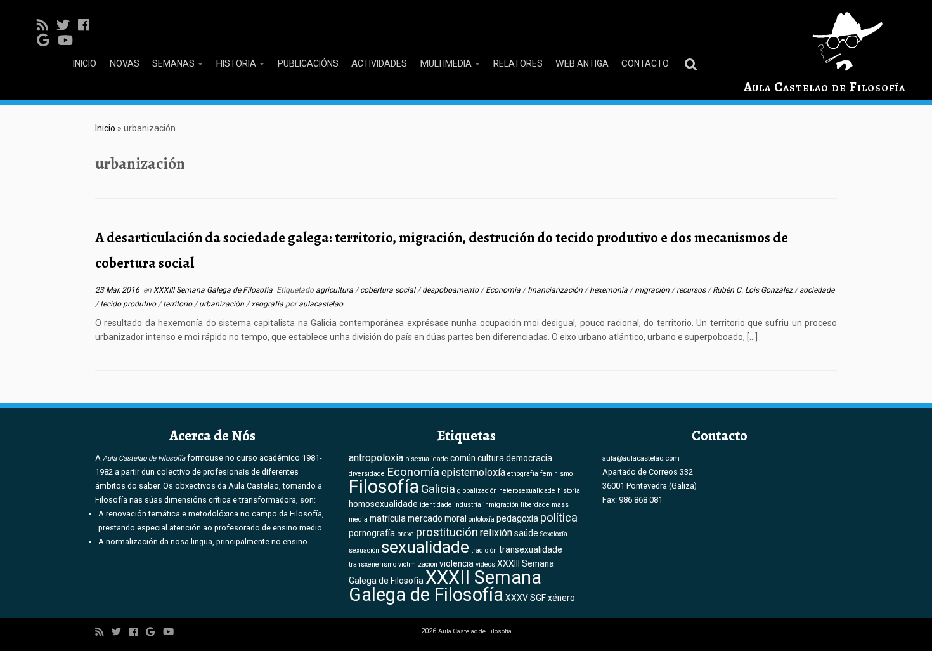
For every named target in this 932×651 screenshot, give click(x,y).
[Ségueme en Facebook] (88, 25)
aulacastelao (321, 303)
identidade (436, 505)
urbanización (222, 303)
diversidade (367, 474)
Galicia (438, 489)
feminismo (556, 474)
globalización (477, 491)
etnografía (522, 474)
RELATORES (518, 63)
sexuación (364, 550)
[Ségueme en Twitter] (67, 25)
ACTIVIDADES (379, 63)
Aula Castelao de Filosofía (824, 87)
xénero (561, 598)
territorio (178, 303)
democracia (529, 458)
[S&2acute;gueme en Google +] (47, 40)
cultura (490, 458)
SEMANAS (174, 63)
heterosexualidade (527, 491)
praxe (405, 534)
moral (455, 518)
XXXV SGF (525, 598)
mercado (425, 518)
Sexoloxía (553, 534)
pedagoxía (517, 518)
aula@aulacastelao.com (641, 458)
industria (467, 505)
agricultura (335, 290)
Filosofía (384, 486)
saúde (526, 533)
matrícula (388, 518)
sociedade (816, 290)
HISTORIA (237, 63)
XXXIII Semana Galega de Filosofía (214, 290)
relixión (496, 533)
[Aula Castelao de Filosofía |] (824, 42)
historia (568, 491)
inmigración (501, 505)
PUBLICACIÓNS (308, 63)
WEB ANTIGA (582, 63)
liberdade (535, 505)
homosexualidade (383, 504)
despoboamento (451, 290)
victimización (417, 564)
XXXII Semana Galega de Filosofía (445, 586)
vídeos (485, 564)
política (559, 518)
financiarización (556, 290)
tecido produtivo (129, 303)
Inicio (105, 128)
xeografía (268, 303)
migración (653, 290)
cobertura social (388, 290)
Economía (504, 290)
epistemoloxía (473, 472)
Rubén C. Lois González (753, 290)
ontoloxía (482, 519)
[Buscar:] (693, 63)
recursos (692, 290)
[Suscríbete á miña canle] (46, 25)
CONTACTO (645, 63)
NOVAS (124, 63)
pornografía (372, 533)
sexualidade (425, 546)
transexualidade (530, 549)
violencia (456, 563)
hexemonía (610, 290)
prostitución (447, 532)
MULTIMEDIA (447, 63)
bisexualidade (426, 459)
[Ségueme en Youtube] (69, 40)
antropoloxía (376, 458)
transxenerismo (372, 564)
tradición (484, 550)
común (463, 458)
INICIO (84, 63)
